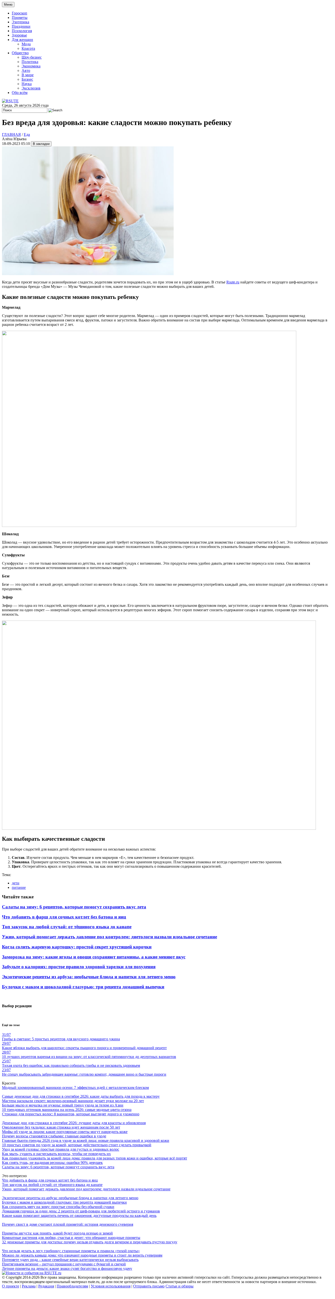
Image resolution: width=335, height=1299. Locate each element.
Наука (27, 84)
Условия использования (110, 1286)
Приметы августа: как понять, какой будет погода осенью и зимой (57, 1233)
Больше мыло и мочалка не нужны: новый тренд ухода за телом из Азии (62, 1105)
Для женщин (22, 40)
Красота (28, 48)
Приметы (19, 17)
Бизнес (27, 79)
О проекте (10, 1286)
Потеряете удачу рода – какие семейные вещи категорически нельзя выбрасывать (70, 1260)
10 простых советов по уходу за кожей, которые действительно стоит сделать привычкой (76, 1145)
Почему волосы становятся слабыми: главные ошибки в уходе (54, 1136)
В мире (28, 75)
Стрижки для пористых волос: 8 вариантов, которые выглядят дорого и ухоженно (70, 1114)
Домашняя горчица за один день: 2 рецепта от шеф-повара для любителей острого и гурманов (81, 1211)
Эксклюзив (31, 88)
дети (15, 883)
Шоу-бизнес (32, 57)
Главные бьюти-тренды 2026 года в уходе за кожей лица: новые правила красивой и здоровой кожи (85, 1140)
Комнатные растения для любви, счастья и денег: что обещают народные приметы (71, 1237)
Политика (30, 62)
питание (19, 887)
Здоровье (19, 35)
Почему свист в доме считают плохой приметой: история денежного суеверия (67, 1224)
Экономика (31, 66)
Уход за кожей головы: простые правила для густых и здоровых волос (60, 1149)
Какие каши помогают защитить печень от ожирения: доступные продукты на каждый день (79, 1215)
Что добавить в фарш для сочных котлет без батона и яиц (64, 916)
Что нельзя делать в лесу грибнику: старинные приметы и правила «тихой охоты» (71, 1251)
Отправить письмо (149, 1286)
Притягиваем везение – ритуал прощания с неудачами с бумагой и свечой (64, 1264)
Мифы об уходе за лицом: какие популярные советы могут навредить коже (65, 1132)
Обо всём (19, 92)
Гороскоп (19, 13)
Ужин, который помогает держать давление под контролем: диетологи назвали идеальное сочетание (109, 936)
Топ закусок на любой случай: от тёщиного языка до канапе (66, 926)
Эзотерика (20, 22)
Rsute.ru (232, 282)
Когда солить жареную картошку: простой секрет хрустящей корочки (77, 946)
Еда (27, 134)
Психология (22, 31)
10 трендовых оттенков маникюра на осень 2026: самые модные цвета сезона (66, 1110)
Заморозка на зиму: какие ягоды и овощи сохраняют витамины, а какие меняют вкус (93, 956)
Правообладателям (72, 1286)
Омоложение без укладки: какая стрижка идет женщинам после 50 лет (61, 1127)
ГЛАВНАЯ (11, 134)
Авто (26, 70)
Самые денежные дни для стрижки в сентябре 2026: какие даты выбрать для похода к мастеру (81, 1096)
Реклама (29, 1286)
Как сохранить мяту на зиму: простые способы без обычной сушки (58, 1207)
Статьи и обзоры (179, 1286)
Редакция (46, 1286)
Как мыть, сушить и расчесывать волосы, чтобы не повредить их (56, 1154)
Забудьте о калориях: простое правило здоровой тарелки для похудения (78, 966)
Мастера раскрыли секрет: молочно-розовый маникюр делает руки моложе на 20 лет (73, 1101)
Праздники (21, 26)
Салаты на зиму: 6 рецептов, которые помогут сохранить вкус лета (74, 906)
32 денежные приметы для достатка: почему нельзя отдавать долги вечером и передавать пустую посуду (89, 1242)
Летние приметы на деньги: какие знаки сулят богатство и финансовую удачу (67, 1268)
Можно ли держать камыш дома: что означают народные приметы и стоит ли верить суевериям (82, 1255)
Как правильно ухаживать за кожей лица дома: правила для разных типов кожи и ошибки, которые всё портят (94, 1158)
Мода (26, 44)
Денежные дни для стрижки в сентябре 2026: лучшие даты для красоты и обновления (74, 1123)
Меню (8, 4)
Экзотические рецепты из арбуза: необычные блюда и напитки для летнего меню (89, 976)
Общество (20, 53)
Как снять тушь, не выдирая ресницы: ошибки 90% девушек (52, 1162)
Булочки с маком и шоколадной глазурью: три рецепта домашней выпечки (83, 986)
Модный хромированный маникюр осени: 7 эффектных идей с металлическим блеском (75, 1087)
